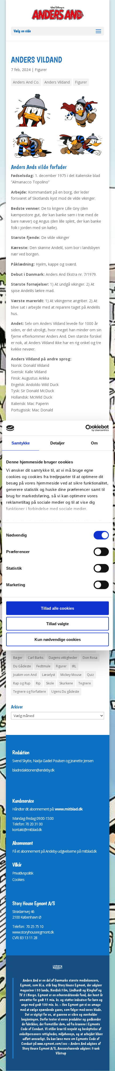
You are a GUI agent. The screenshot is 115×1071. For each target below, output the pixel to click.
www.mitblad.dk (69, 809)
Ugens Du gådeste (65, 691)
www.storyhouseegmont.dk (33, 932)
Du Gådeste (22, 666)
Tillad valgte (57, 623)
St (13, 911)
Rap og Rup (21, 683)
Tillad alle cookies (57, 608)
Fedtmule (43, 666)
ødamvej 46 (25, 911)
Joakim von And (25, 674)
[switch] (101, 551)
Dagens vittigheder (63, 657)
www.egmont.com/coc (52, 1043)
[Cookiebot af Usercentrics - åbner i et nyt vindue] (85, 428)
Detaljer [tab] (57, 442)
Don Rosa (90, 657)
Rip (38, 683)
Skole (50, 683)
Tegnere (84, 683)
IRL (74, 666)
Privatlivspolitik (22, 873)
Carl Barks (35, 657)
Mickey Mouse (71, 674)
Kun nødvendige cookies (57, 639)
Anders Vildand (57, 82)
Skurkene (66, 683)
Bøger (17, 657)
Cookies (18, 879)
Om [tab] (94, 442)
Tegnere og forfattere (29, 691)
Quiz (90, 674)
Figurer (41, 69)
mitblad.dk (89, 851)
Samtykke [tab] (20, 442)
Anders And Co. (26, 82)
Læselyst (48, 674)
